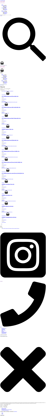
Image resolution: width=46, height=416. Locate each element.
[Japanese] (6, 84)
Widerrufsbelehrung (4, 332)
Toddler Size (5, 76)
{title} (2, 412)
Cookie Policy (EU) (4, 333)
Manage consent (2, 415)
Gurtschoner (5, 8)
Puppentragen (5, 9)
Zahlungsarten (3, 329)
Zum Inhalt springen (2, 0)
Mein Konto (3, 11)
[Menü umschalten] (6, 5)
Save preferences (11, 411)
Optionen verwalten (4, 408)
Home (2, 4)
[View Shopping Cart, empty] (23, 63)
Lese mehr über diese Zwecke (5, 410)
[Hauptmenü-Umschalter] (1, 72)
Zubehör (3, 77)
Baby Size (5, 6)
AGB (2, 330)
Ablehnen (5, 411)
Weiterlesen (3, 112)
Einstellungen (7, 411)
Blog (2, 10)
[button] (4, 5)
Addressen (5, 13)
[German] (0, 84)
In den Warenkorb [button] (4, 101)
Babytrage (3, 5)
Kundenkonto (5, 12)
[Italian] (3, 84)
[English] (2, 84)
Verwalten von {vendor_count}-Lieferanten (7, 409)
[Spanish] (5, 84)
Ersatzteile (5, 79)
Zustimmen (2, 411)
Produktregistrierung (4, 328)
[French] (4, 84)
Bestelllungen (5, 82)
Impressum (3, 331)
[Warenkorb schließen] (1, 226)
